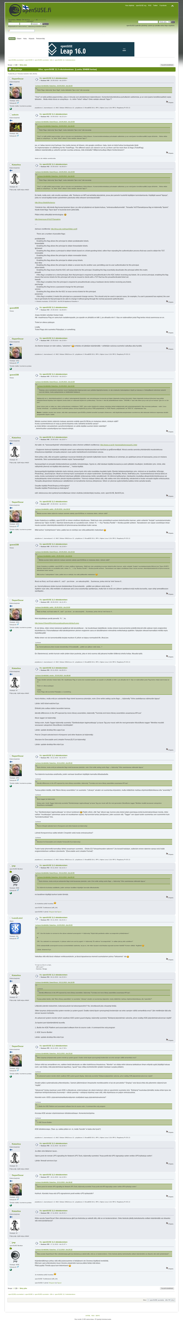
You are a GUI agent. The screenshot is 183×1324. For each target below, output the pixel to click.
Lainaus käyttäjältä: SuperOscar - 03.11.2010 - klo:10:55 (54, 873)
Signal (59, 912)
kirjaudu (32, 19)
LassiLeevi (17, 918)
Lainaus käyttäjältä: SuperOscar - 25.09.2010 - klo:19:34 (55, 552)
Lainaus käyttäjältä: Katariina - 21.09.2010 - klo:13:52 (55, 386)
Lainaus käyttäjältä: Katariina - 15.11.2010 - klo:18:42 (53, 1182)
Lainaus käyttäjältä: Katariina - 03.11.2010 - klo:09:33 (53, 763)
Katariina (16, 164)
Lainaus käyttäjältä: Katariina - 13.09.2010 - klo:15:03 (53, 925)
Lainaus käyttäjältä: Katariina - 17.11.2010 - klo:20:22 (53, 1249)
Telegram (52, 912)
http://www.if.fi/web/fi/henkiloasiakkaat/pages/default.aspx (57, 623)
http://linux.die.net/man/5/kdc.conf (64, 229)
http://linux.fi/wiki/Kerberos (45, 203)
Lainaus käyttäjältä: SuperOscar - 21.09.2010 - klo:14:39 (55, 382)
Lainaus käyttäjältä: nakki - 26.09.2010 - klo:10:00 (52, 607)
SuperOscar (17, 79)
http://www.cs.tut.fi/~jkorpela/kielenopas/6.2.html (118, 445)
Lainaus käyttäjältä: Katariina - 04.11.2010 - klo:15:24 (53, 1053)
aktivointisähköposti (19, 21)
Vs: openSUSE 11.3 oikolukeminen (53, 78)
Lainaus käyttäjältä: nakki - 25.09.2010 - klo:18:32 (52, 509)
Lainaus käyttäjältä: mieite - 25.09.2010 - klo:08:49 (52, 675)
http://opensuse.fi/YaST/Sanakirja (47, 219)
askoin (15, 114)
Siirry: (145, 1300)
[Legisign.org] (11, 109)
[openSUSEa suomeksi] (11, 893)
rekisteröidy (42, 19)
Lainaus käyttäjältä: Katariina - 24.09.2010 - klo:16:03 (53, 86)
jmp (14, 866)
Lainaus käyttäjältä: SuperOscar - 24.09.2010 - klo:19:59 (55, 121)
